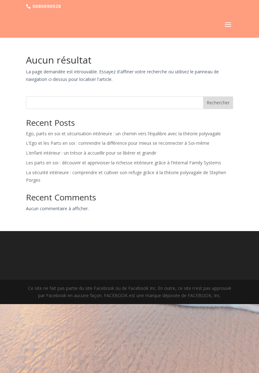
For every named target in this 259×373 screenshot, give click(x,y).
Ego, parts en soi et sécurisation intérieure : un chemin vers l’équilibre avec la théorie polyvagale (123, 134)
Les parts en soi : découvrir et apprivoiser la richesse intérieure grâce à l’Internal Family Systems (123, 163)
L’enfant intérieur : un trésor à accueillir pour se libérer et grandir (91, 153)
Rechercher (218, 103)
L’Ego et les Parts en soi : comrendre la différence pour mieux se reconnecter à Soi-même (117, 143)
